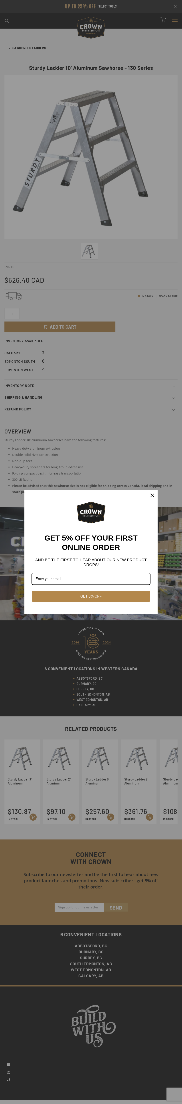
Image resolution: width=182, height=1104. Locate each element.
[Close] (152, 495)
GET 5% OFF (91, 596)
